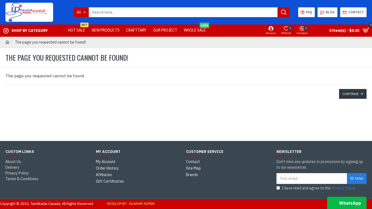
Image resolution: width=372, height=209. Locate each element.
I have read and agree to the (318, 188)
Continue (350, 94)
